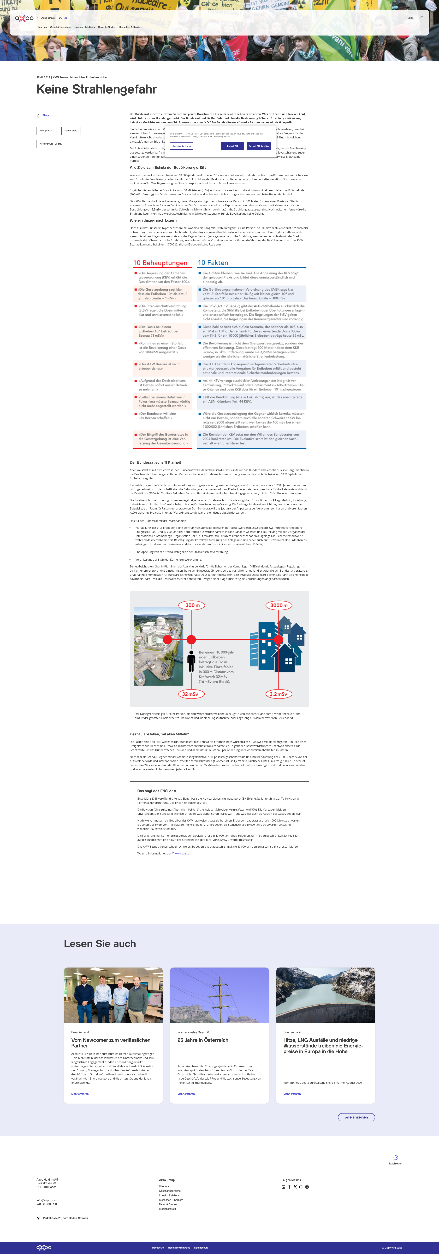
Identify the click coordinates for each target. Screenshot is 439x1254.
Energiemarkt (46, 131)
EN (65, 18)
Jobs (410, 18)
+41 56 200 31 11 (47, 1204)
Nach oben (395, 1163)
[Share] (38, 116)
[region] (220, 141)
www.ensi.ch (182, 853)
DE (60, 18)
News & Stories (106, 27)
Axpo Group (48, 18)
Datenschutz (201, 1248)
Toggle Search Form (422, 18)
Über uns (42, 27)
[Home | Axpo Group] (26, 18)
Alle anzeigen (356, 1117)
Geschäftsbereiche (60, 27)
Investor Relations (85, 27)
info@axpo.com (46, 1200)
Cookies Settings (181, 146)
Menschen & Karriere (130, 27)
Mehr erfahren (80, 1094)
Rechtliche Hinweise (179, 1248)
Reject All (232, 146)
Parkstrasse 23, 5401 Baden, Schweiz (65, 1218)
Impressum (158, 1248)
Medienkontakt (167, 1209)
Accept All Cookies (259, 146)
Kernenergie (70, 131)
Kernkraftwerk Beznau (51, 144)
